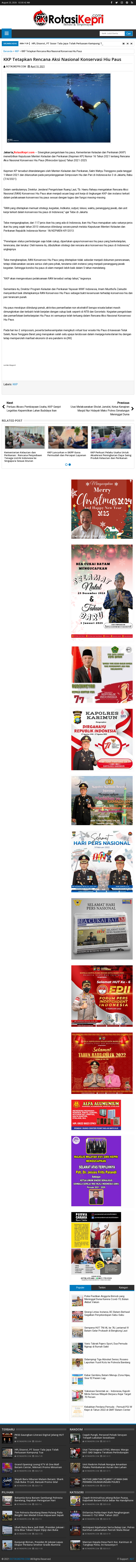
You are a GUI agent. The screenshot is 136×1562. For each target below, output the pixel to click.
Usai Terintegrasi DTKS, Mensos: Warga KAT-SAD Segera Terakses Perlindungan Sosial (106, 1452)
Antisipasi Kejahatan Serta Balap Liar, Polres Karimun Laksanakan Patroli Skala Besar (108, 1529)
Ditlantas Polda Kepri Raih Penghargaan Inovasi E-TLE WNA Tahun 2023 (106, 1514)
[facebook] (111, 2)
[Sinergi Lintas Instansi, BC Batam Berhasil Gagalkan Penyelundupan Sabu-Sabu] (77, 1316)
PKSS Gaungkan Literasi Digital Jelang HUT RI (39, 1436)
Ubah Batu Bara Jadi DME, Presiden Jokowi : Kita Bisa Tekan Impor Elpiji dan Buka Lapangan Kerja (40, 1530)
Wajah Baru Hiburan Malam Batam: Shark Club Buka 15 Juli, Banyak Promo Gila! (39, 1481)
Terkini (102, 1287)
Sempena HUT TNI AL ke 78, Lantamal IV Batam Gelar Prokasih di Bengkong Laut (106, 1329)
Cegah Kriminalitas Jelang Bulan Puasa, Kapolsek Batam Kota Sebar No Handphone (108, 1499)
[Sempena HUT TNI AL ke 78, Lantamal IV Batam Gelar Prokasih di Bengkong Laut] (77, 1332)
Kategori (123, 1287)
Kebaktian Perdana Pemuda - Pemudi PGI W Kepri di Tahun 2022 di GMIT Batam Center (108, 1408)
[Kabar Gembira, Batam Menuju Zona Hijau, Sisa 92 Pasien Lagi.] (77, 1379)
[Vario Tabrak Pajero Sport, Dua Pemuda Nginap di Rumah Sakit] (77, 1348)
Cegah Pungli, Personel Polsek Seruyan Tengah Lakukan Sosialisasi (105, 1436)
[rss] (132, 2)
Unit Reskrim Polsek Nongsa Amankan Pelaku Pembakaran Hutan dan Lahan (105, 1466)
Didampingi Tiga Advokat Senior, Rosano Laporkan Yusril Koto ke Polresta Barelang (107, 1361)
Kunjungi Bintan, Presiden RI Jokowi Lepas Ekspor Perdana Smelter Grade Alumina (39, 1543)
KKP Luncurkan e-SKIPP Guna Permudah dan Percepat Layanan (66, 454)
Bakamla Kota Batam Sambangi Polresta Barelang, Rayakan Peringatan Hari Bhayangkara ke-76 (39, 1500)
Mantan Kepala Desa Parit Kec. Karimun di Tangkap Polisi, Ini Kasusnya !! (107, 1543)
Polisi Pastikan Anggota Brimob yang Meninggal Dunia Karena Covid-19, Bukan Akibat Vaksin (106, 1299)
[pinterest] (127, 2)
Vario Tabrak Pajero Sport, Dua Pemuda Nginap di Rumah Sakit (105, 1345)
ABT (132, 1559)
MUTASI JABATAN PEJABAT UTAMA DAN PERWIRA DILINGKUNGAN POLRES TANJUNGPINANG (105, 1482)
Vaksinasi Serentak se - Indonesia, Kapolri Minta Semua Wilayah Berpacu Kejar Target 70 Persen (107, 1394)
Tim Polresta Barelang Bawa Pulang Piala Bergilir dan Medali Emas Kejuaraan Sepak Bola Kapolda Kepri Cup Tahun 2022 (39, 1515)
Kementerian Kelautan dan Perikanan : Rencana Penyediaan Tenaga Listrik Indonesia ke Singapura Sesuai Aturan (23, 456)
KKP (15, 384)
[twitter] (116, 2)
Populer (80, 1287)
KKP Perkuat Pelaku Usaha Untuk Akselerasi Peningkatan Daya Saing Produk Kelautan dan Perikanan (111, 455)
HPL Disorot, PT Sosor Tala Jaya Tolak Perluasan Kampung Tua (68, 43)
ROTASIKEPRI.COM (20, 1559)
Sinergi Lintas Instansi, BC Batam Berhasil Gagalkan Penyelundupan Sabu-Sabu (107, 1313)
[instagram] (121, 2)
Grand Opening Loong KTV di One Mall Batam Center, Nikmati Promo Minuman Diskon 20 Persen (38, 1467)
